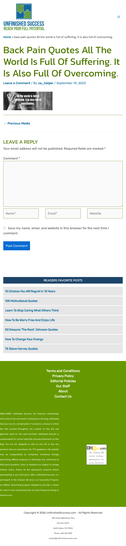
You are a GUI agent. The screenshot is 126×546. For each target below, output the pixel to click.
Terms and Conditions (63, 371)
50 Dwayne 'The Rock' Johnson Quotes (31, 329)
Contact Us (63, 396)
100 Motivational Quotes (21, 301)
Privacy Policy (63, 376)
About (63, 391)
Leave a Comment (16, 83)
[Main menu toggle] (119, 17)
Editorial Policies (63, 381)
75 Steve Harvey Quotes (21, 349)
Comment (11, 158)
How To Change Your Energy (24, 339)
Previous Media (17, 123)
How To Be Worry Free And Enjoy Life (30, 320)
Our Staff (63, 386)
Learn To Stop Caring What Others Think (32, 310)
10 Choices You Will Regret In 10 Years (30, 291)
